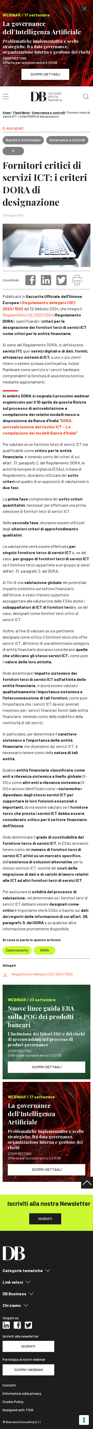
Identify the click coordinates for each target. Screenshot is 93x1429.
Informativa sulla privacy (22, 1393)
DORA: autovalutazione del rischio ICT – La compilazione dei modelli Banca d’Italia (39, 426)
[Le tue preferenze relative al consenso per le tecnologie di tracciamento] (84, 1420)
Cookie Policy (13, 1402)
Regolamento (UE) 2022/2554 (28, 314)
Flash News (21, 112)
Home (7, 112)
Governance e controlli (48, 112)
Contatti (9, 1385)
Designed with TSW (18, 1410)
